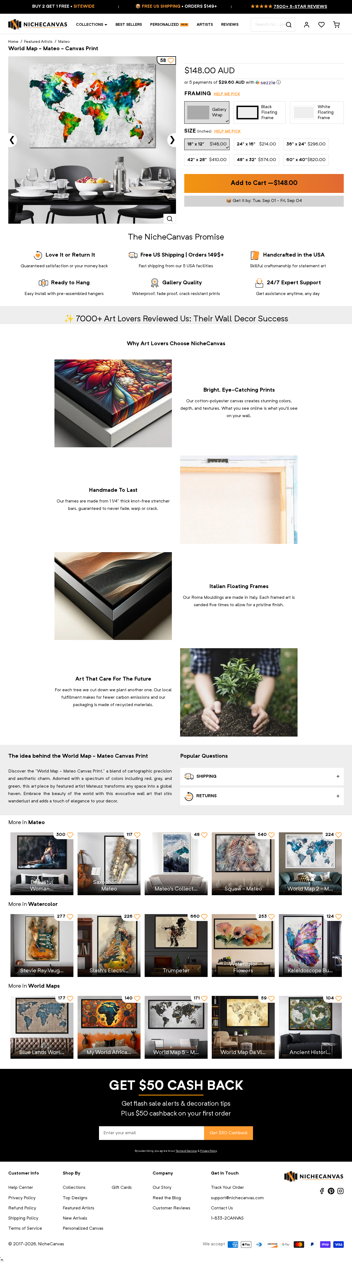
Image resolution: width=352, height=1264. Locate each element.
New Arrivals (75, 1218)
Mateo (64, 42)
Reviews (229, 25)
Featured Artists (38, 42)
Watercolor (43, 904)
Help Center (20, 1188)
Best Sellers (129, 25)
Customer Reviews (171, 1208)
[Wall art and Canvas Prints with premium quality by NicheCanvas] (38, 25)
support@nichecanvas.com (237, 1198)
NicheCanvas (51, 1244)
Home (13, 42)
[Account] (306, 25)
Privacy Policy (208, 1151)
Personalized (164, 25)
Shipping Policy (23, 1218)
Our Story (162, 1188)
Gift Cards (122, 1188)
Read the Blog (167, 1198)
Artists (205, 25)
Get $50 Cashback (229, 1133)
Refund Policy (22, 1208)
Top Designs (75, 1198)
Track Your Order (227, 1188)
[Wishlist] (321, 25)
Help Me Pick (227, 94)
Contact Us (222, 1208)
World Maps (44, 986)
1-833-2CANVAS (227, 1218)
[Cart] (336, 25)
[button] (264, 82)
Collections (89, 25)
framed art (280, 598)
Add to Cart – (264, 183)
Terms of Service (186, 1151)
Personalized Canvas (83, 1228)
